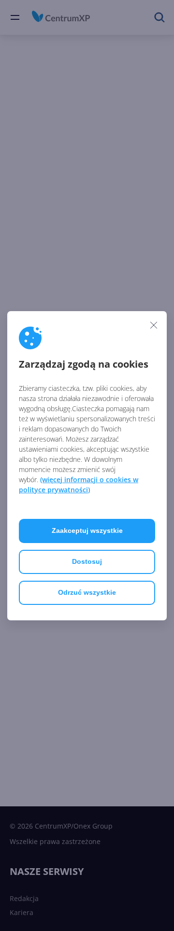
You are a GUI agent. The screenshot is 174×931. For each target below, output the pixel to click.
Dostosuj (87, 561)
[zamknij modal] (154, 325)
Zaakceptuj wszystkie (87, 530)
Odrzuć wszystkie (87, 592)
